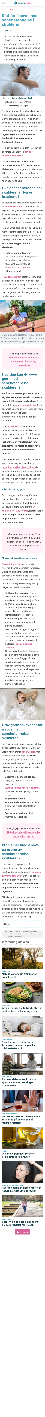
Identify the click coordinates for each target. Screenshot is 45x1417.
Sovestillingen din (11, 564)
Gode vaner (7, 1039)
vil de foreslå (14, 426)
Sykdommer (7, 1077)
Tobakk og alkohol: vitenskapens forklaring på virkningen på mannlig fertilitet (21, 1119)
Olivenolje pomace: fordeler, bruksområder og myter (18, 1155)
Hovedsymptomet (11, 277)
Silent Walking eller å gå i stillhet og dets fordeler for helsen (20, 1223)
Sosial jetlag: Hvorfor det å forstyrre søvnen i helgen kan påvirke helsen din (19, 1045)
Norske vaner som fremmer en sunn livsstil (19, 975)
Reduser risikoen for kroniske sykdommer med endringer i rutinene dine (19, 1082)
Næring (5, 1151)
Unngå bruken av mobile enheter (22, 787)
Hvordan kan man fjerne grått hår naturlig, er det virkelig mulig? (21, 1189)
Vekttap (5, 1005)
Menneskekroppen (10, 1114)
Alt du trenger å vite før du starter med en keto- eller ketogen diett (22, 1010)
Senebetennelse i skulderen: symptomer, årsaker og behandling (24, 361)
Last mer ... (22, 1232)
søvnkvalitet (28, 751)
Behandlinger (15, 10)
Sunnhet (5, 10)
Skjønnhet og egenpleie (12, 1185)
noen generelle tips (26, 405)
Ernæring (6, 971)
